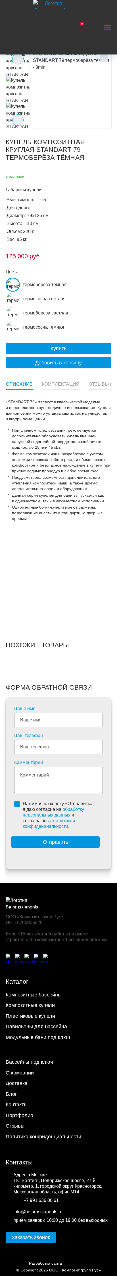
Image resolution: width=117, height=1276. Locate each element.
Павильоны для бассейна (36, 1026)
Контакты (17, 1104)
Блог (11, 1094)
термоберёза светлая (45, 312)
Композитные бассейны (34, 995)
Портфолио (19, 1115)
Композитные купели (30, 1005)
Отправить (55, 842)
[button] (72, 89)
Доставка (17, 1083)
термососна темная (43, 327)
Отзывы (15, 1126)
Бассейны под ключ (29, 1062)
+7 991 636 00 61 (41, 1200)
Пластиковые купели (30, 1016)
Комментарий (28, 762)
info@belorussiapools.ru (37, 1211)
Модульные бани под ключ (38, 1037)
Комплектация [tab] (61, 384)
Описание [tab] (19, 384)
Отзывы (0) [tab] (102, 384)
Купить (58, 348)
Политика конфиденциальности (43, 1136)
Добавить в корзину (58, 363)
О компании (20, 1073)
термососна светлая (44, 298)
